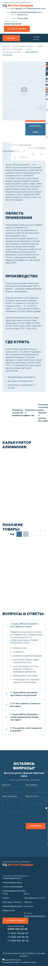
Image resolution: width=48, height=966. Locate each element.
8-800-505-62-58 (17, 929)
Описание (6, 151)
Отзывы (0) (41, 151)
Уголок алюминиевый (12, 886)
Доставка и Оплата (10, 66)
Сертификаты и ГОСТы (11, 84)
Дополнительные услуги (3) (15, 151)
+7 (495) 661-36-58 (18, 940)
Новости (28, 902)
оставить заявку (15, 920)
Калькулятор (8, 910)
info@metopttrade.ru (19, 640)
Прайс (8, 56)
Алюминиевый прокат (23, 46)
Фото (7, 75)
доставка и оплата (24, 151)
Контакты (9, 106)
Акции (8, 93)
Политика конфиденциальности (15, 876)
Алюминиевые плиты (12, 882)
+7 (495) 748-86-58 (18, 937)
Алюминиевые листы (12, 878)
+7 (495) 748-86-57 (18, 933)
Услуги (8, 50)
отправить (36, 826)
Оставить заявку (16, 29)
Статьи (8, 99)
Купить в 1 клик (35, 129)
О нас (7, 44)
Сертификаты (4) (32, 151)
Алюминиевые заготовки (14, 891)
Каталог (11, 38)
